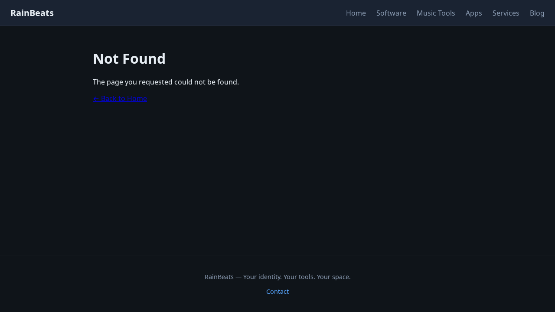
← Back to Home (120, 98)
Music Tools (436, 13)
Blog (537, 13)
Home (356, 13)
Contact (277, 291)
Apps (474, 13)
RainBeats (32, 13)
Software (391, 13)
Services (506, 13)
